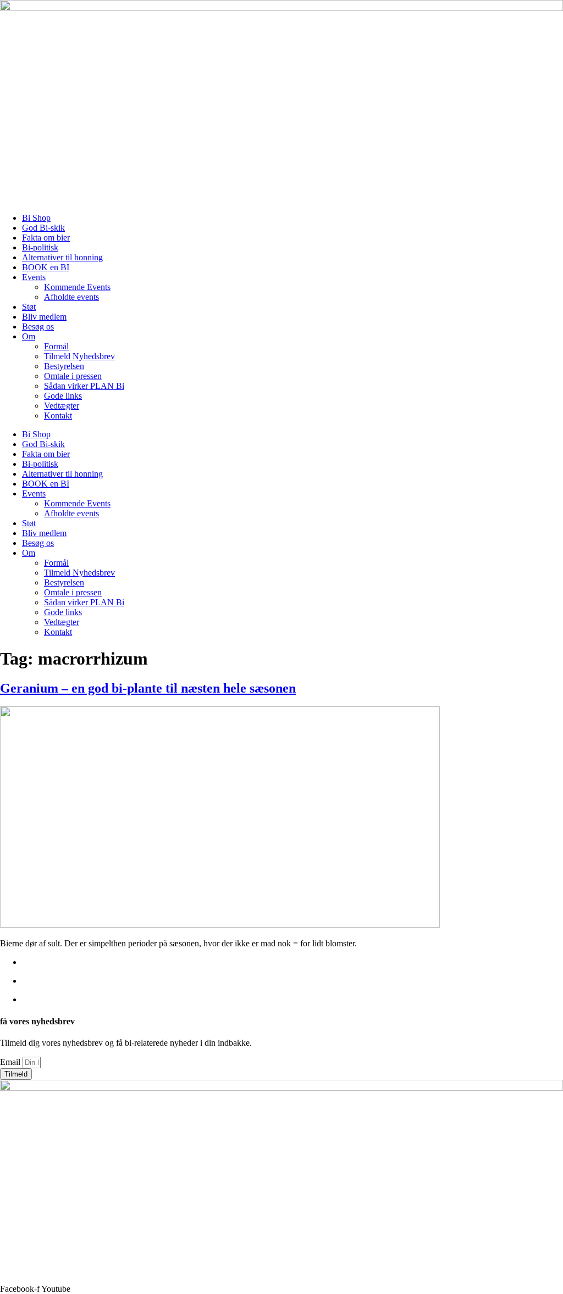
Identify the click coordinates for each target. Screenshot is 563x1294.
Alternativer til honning (62, 257)
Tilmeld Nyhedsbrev (79, 356)
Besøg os (38, 326)
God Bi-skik (43, 227)
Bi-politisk (40, 247)
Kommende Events (77, 287)
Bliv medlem (44, 316)
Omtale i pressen (73, 376)
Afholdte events (71, 297)
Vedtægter (61, 405)
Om (28, 336)
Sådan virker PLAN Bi (84, 386)
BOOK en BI (45, 267)
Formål (56, 346)
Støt (29, 306)
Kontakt (58, 415)
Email (11, 1062)
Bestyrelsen (64, 366)
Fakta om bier (46, 237)
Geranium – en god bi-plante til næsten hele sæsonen (148, 688)
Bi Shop (36, 217)
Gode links (63, 395)
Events (34, 277)
